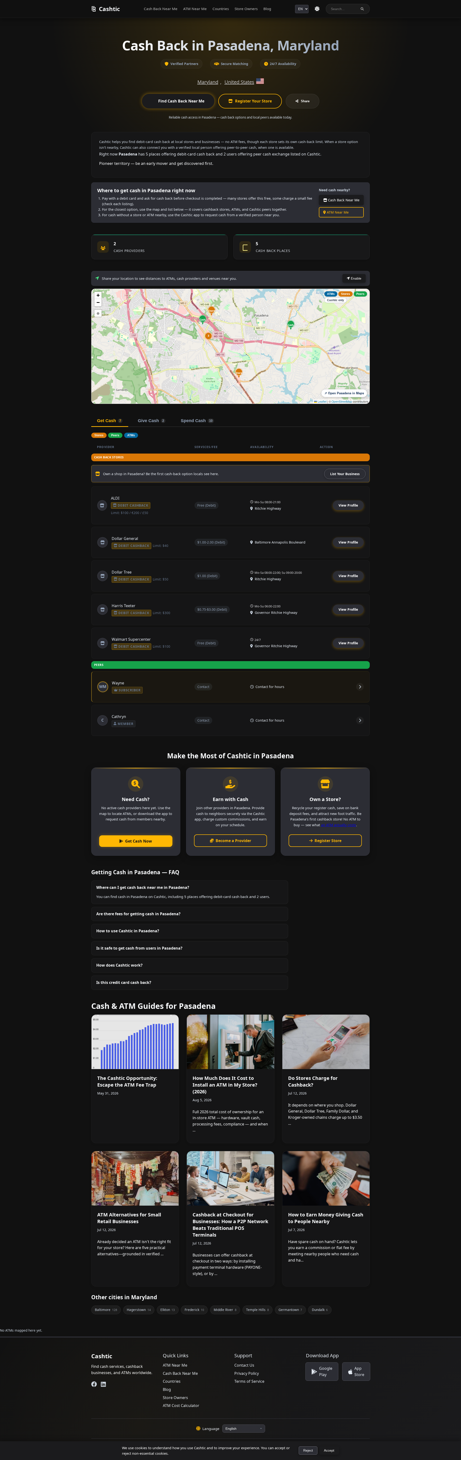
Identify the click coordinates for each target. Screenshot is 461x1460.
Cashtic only (335, 300)
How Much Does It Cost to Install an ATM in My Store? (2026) (225, 1085)
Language (210, 1428)
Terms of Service (249, 1381)
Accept (329, 1450)
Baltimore (106, 1309)
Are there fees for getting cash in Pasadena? (138, 913)
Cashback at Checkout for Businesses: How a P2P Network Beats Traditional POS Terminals (230, 1224)
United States (239, 82)
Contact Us (244, 1365)
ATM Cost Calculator (181, 1405)
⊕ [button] (98, 313)
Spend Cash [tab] (196, 420)
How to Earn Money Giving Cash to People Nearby (325, 1218)
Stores (345, 294)
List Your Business (345, 474)
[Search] (362, 9)
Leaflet (322, 401)
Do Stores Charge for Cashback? (313, 1081)
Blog (267, 8)
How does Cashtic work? (119, 965)
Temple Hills (257, 1309)
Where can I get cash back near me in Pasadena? (142, 887)
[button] (239, 373)
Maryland (207, 82)
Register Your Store (253, 101)
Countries (220, 8)
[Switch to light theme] (317, 9)
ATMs (331, 294)
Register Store (328, 840)
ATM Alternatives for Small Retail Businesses (129, 1218)
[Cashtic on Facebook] (94, 1384)
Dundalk (320, 1309)
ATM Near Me (195, 8)
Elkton (167, 1309)
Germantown (290, 1309)
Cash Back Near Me (160, 8)
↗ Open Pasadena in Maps (344, 393)
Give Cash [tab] (151, 420)
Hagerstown (139, 1309)
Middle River (225, 1309)
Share (305, 101)
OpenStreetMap (342, 401)
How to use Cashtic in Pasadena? (127, 930)
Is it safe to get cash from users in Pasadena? (139, 948)
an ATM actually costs (338, 824)
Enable (355, 278)
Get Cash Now (138, 841)
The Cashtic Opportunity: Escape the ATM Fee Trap (127, 1081)
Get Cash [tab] (109, 420)
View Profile (348, 505)
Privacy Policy (246, 1373)
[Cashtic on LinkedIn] (103, 1384)
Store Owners (246, 8)
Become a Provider (233, 840)
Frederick (194, 1309)
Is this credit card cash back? (123, 982)
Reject (308, 1450)
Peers (360, 294)
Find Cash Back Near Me (181, 101)
